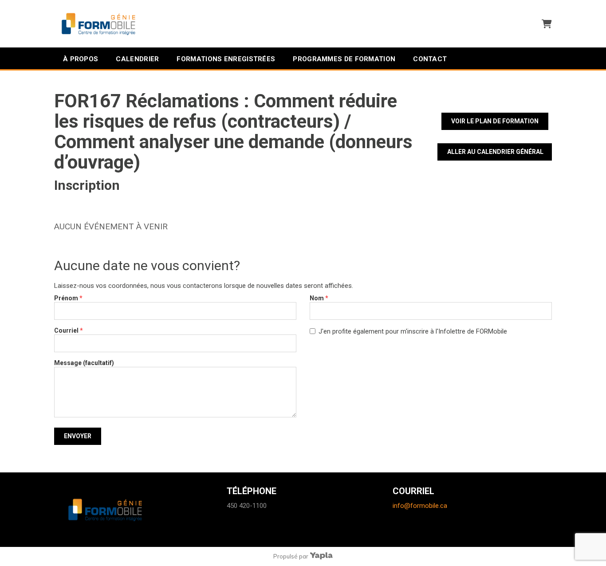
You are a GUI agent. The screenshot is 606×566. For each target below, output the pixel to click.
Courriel (68, 330)
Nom (319, 298)
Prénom (68, 298)
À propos (80, 59)
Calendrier (137, 59)
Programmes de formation (344, 59)
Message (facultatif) (84, 362)
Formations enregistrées (226, 59)
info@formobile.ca (420, 506)
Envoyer (77, 436)
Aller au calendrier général (495, 151)
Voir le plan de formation (495, 121)
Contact (430, 59)
